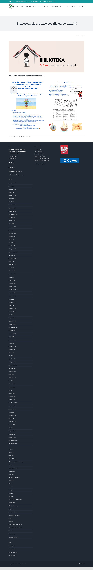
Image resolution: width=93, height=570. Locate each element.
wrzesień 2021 (12, 368)
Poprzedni (76, 36)
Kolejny (81, 36)
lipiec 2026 (11, 186)
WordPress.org (13, 555)
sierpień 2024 (12, 258)
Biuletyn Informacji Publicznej (42, 160)
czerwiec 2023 (12, 302)
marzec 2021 (12, 387)
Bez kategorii (12, 458)
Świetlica (11, 521)
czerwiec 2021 (12, 377)
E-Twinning (11, 474)
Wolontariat (12, 534)
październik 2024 (13, 252)
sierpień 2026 (12, 183)
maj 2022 (11, 343)
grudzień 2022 (12, 321)
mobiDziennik (38, 149)
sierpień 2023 (12, 296)
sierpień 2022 (12, 333)
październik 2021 (13, 365)
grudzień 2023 (12, 283)
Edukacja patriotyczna (14, 477)
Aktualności (12, 452)
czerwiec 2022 (12, 340)
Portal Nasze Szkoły (39, 153)
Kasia (11, 136)
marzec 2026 (12, 198)
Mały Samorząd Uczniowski (15, 499)
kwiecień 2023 (12, 308)
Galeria (11, 487)
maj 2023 (11, 305)
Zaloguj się (11, 546)
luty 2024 (11, 277)
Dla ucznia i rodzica (14, 468)
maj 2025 (11, 230)
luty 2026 (11, 201)
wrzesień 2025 (12, 217)
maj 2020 (11, 418)
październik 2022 (13, 327)
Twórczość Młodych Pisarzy (15, 527)
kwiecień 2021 (12, 384)
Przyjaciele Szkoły (13, 505)
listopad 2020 (12, 399)
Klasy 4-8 (11, 496)
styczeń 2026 (12, 205)
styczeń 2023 (12, 318)
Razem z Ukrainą (13, 512)
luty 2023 (11, 315)
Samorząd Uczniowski (14, 515)
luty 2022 (11, 352)
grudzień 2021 (12, 359)
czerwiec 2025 (12, 227)
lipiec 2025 (11, 223)
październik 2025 (13, 214)
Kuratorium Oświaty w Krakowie (42, 158)
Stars (10, 518)
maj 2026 (11, 192)
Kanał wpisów (12, 549)
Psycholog (11, 509)
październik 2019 (13, 440)
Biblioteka (23, 136)
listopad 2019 (12, 437)
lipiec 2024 (11, 261)
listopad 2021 (12, 362)
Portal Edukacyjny (39, 155)
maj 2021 (11, 380)
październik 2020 (13, 402)
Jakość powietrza (39, 151)
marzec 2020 (12, 424)
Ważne (11, 531)
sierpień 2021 (12, 371)
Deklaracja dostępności (40, 164)
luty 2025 (11, 239)
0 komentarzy (28, 136)
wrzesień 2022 (12, 330)
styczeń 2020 (12, 431)
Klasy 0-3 (11, 493)
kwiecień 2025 (12, 233)
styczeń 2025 (12, 242)
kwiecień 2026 (12, 195)
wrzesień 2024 (12, 255)
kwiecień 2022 (12, 346)
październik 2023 (13, 289)
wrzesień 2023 (12, 293)
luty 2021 (11, 390)
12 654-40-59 (12, 164)
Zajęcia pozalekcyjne (14, 537)
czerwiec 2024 (12, 264)
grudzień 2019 (12, 434)
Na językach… (12, 502)
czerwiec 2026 (12, 189)
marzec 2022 (12, 349)
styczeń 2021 (12, 393)
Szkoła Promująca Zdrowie (15, 524)
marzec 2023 (12, 311)
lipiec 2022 (11, 337)
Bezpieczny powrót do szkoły (16, 462)
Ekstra (10, 483)
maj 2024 (11, 267)
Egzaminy (11, 480)
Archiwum (11, 455)
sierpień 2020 (12, 409)
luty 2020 (11, 428)
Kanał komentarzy (13, 552)
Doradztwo (12, 471)
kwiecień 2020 (12, 421)
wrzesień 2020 (12, 406)
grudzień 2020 (12, 396)
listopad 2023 (12, 286)
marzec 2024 (12, 274)
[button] (82, 6)
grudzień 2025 (12, 208)
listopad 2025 (12, 211)
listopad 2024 (12, 249)
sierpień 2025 (12, 220)
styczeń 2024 (12, 280)
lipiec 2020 (11, 412)
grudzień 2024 (12, 245)
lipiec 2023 (11, 299)
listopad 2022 (12, 324)
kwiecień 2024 (12, 271)
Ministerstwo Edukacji (40, 156)
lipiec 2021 (11, 374)
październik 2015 (13, 443)
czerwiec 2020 (12, 415)
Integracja (11, 490)
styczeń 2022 (12, 355)
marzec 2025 (12, 236)
